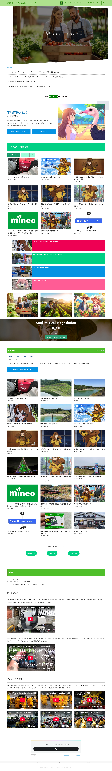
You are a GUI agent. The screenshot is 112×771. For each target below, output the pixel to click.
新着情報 (9, 67)
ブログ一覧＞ (99, 350)
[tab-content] (56, 197)
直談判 (88, 762)
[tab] (13, 155)
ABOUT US (43, 131)
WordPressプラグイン (56, 762)
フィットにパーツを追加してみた (20, 357)
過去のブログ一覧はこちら (56, 546)
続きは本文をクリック (22, 369)
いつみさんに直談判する (55, 337)
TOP (23, 762)
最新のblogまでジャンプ (19, 131)
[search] (103, 3)
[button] (55, 62)
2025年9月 (52, 553)
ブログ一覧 (39, 762)
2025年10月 (74, 553)
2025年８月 (31, 553)
